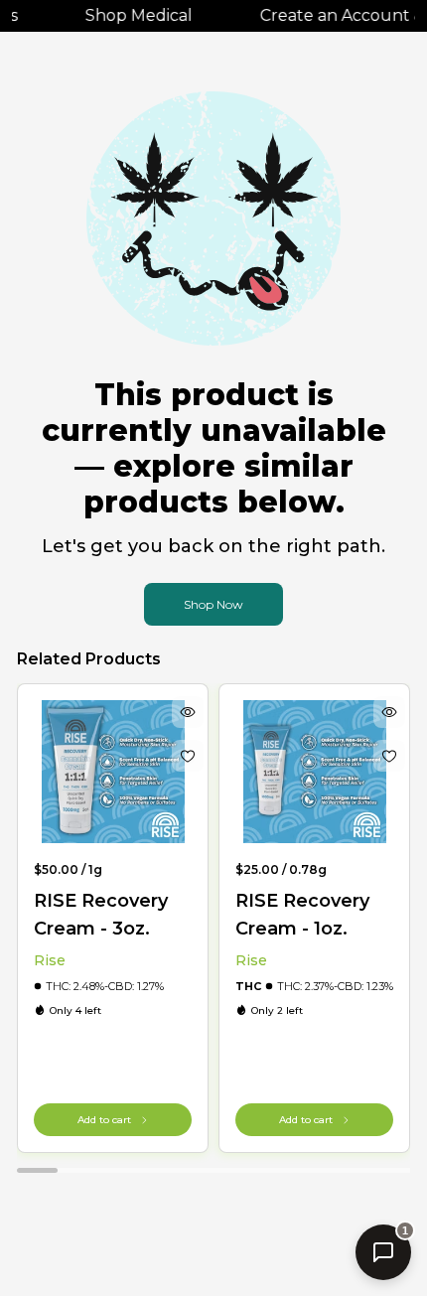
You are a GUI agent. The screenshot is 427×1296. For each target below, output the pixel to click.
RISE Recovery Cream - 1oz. (302, 914)
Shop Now (213, 604)
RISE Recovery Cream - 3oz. (101, 914)
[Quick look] (188, 712)
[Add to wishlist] (188, 756)
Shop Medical (134, 15)
